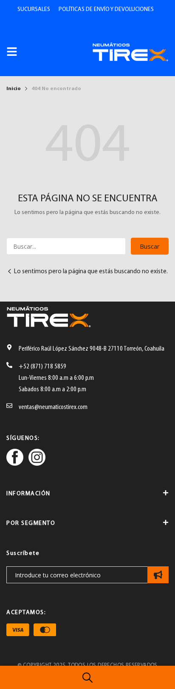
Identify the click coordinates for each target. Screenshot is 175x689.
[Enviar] (158, 574)
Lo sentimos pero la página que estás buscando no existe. (91, 272)
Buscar (150, 246)
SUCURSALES (33, 9)
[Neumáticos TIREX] (130, 51)
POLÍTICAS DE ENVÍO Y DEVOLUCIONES (106, 9)
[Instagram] (36, 459)
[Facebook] (14, 459)
